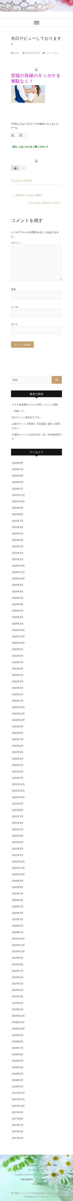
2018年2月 (17, 1080)
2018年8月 (17, 1041)
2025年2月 (17, 552)
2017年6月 (17, 1131)
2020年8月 (17, 887)
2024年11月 (18, 572)
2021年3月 (17, 842)
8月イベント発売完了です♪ (26, 417)
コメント (16, 242)
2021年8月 (17, 810)
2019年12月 (18, 938)
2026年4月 (17, 482)
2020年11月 (18, 867)
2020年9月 (17, 880)
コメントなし (52, 53)
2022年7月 (17, 739)
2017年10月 (18, 1105)
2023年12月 (18, 630)
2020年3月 (17, 919)
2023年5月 (17, 674)
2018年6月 (17, 1054)
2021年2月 (17, 848)
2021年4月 (17, 835)
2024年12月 (18, 565)
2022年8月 (17, 732)
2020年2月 (17, 925)
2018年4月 (17, 1067)
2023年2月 (17, 694)
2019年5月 (17, 983)
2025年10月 (18, 501)
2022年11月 (18, 713)
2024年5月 (17, 597)
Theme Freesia (53, 1193)
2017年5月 (17, 1138)
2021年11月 (18, 790)
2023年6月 (17, 668)
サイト (14, 324)
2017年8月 (17, 1118)
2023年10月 (18, 642)
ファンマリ (36, 1184)
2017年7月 (17, 1125)
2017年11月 (18, 1099)
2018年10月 (18, 1028)
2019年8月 (17, 964)
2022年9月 (17, 726)
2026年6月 (17, 475)
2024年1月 (17, 623)
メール (14, 306)
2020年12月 (18, 861)
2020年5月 (17, 906)
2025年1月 (17, 559)
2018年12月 (18, 1015)
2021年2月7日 (32, 53)
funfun (16, 53)
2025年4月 (17, 539)
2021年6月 (17, 822)
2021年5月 (17, 829)
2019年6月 (17, 977)
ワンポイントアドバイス (26, 1174)
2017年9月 (17, 1112)
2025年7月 (17, 520)
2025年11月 (18, 494)
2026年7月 (17, 469)
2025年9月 (17, 507)
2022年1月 (17, 777)
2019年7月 (17, 970)
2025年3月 (17, 546)
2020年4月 (17, 912)
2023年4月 (17, 681)
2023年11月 (18, 636)
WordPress (43, 1196)
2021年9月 (17, 803)
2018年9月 (17, 1035)
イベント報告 (51, 1165)
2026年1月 (17, 488)
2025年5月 (17, 533)
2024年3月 (17, 610)
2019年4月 (17, 990)
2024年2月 (17, 617)
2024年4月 (17, 604)
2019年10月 (18, 951)
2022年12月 (18, 707)
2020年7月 (17, 893)
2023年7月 (17, 662)
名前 (13, 289)
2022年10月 (18, 719)
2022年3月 (17, 765)
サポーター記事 (51, 1174)
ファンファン (46, 1179)
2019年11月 (18, 945)
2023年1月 (17, 700)
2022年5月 (17, 752)
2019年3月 (17, 996)
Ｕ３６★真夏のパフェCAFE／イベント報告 (35, 404)
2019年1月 (17, 1009)
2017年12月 (18, 1092)
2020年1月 (17, 932)
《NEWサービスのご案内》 (27, 195)
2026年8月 (17, 462)
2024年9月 (17, 584)
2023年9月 (17, 649)
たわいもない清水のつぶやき (45, 202)
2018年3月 (17, 1073)
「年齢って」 (19, 410)
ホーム (19, 1165)
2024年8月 (17, 591)
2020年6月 (17, 900)
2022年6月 (17, 745)
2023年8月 (17, 655)
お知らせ (28, 180)
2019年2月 (17, 1002)
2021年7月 (17, 816)
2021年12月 (18, 784)
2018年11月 (18, 1022)
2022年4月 (17, 758)
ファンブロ (25, 1193)
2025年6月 (17, 527)
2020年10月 (18, 874)
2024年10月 (18, 578)
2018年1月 (17, 1086)
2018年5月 (17, 1060)
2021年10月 (18, 797)
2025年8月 (17, 514)
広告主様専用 (27, 1179)
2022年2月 (17, 771)
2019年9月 (17, 957)
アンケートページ (36, 1170)
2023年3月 (17, 687)
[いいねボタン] (15, 168)
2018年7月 (17, 1047)
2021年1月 (17, 854)
